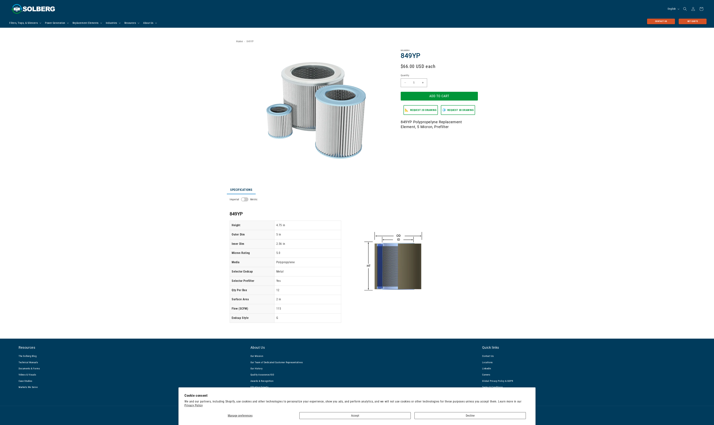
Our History (256, 368)
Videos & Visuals (27, 374)
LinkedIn (486, 368)
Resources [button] (27, 347)
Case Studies (25, 381)
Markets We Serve (28, 387)
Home (239, 41)
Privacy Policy (193, 405)
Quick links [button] (490, 347)
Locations (487, 362)
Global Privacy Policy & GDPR (497, 381)
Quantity (405, 75)
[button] (25, 23)
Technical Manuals (28, 362)
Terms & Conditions (492, 387)
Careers (486, 374)
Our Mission (256, 356)
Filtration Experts (259, 387)
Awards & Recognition (262, 381)
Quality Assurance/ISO (262, 374)
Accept (355, 415)
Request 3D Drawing (458, 110)
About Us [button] (257, 347)
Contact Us (661, 21)
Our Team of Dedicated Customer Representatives (276, 362)
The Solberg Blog (28, 356)
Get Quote (692, 21)
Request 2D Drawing (420, 110)
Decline (470, 415)
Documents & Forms (29, 368)
